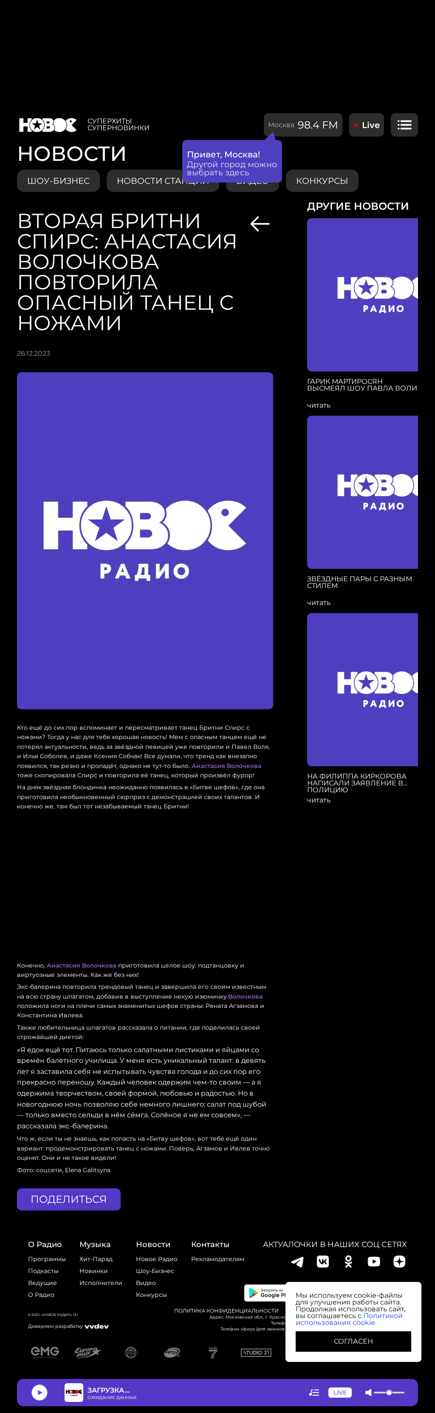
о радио (45, 1244)
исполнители (100, 1283)
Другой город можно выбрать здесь (232, 168)
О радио (41, 1295)
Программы (47, 1259)
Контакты (210, 1244)
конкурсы (322, 181)
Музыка (95, 1244)
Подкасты (43, 1271)
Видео (146, 1283)
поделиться (69, 1199)
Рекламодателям (217, 1259)
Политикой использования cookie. (349, 1319)
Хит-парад (96, 1259)
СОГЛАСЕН (353, 1341)
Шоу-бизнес (58, 181)
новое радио (157, 1259)
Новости (153, 1244)
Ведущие (42, 1283)
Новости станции (163, 181)
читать (318, 405)
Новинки (93, 1271)
